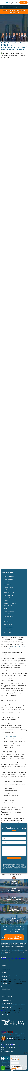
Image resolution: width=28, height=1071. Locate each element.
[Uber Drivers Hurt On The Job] (14, 1052)
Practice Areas (6, 962)
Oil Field (6, 608)
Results (4, 965)
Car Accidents (7, 584)
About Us (5, 976)
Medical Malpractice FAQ (10, 603)
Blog (3, 993)
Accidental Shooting (9, 576)
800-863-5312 (7, 1065)
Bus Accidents (7, 582)
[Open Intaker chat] (12, 1070)
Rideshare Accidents (9, 616)
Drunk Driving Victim (9, 592)
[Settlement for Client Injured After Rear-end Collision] (14, 1023)
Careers (4, 979)
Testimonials (6, 969)
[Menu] (1, 2)
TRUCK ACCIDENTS (7, 1003)
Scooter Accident (8, 619)
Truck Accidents (8, 624)
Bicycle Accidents (8, 579)
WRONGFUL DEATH (7, 1007)
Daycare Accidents (8, 587)
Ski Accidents (7, 621)
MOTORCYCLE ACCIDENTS (9, 1010)
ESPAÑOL (4, 983)
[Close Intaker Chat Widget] (27, 1053)
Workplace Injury (8, 629)
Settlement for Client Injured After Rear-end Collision (12, 1034)
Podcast (4, 972)
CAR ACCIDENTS (6, 1000)
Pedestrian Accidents (9, 611)
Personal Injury (7, 613)
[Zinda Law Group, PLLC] (11, 3)
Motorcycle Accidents (9, 605)
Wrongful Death (8, 632)
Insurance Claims (8, 597)
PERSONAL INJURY (7, 996)
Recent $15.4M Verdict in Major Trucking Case (14, 11)
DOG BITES (5, 1014)
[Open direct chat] (24, 1053)
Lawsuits (6, 600)
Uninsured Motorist (8, 627)
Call (24, 2)
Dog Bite (6, 590)
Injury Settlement (8, 595)
